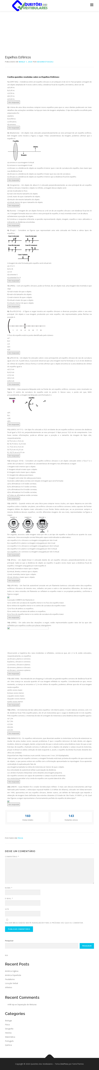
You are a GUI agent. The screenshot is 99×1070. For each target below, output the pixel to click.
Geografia (9, 1028)
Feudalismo (10, 979)
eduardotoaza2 (45, 62)
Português (9, 1041)
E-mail (9, 898)
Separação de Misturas (27, 1004)
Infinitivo (8, 987)
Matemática (10, 1037)
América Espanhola (13, 975)
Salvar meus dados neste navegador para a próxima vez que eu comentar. (44, 923)
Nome (8, 888)
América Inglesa (11, 971)
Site (7, 909)
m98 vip (11, 1004)
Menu (91, 5)
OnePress (64, 1064)
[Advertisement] (49, 31)
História (8, 1033)
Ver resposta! (13, 102)
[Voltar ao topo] (49, 1058)
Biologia (8, 1020)
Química (8, 1045)
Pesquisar (9, 940)
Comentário (12, 856)
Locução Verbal (11, 983)
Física (20, 838)
